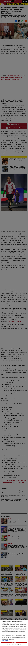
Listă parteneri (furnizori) (5, 640)
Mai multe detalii (7, 625)
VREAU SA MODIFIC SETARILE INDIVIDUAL (14, 644)
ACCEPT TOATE (14, 642)
